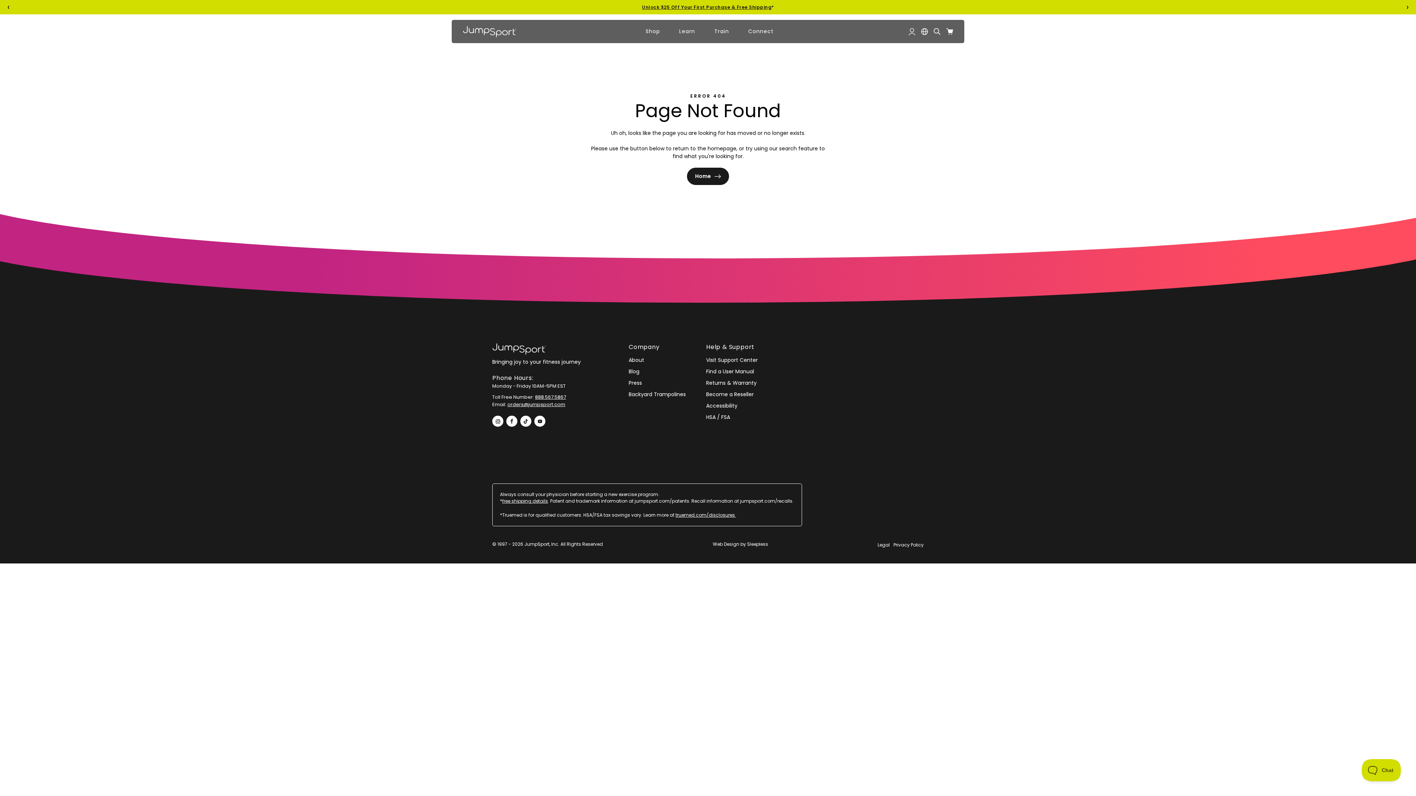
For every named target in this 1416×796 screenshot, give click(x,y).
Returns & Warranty (731, 383)
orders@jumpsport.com (536, 404)
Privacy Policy (908, 545)
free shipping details (525, 501)
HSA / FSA (718, 417)
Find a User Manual (730, 371)
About (636, 360)
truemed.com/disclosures (706, 515)
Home (703, 176)
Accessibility (722, 405)
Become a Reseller (730, 394)
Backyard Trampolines (657, 394)
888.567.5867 (550, 397)
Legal (884, 545)
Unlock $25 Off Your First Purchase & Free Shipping (706, 7)
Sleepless (757, 544)
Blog (634, 371)
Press (635, 383)
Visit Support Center (732, 360)
